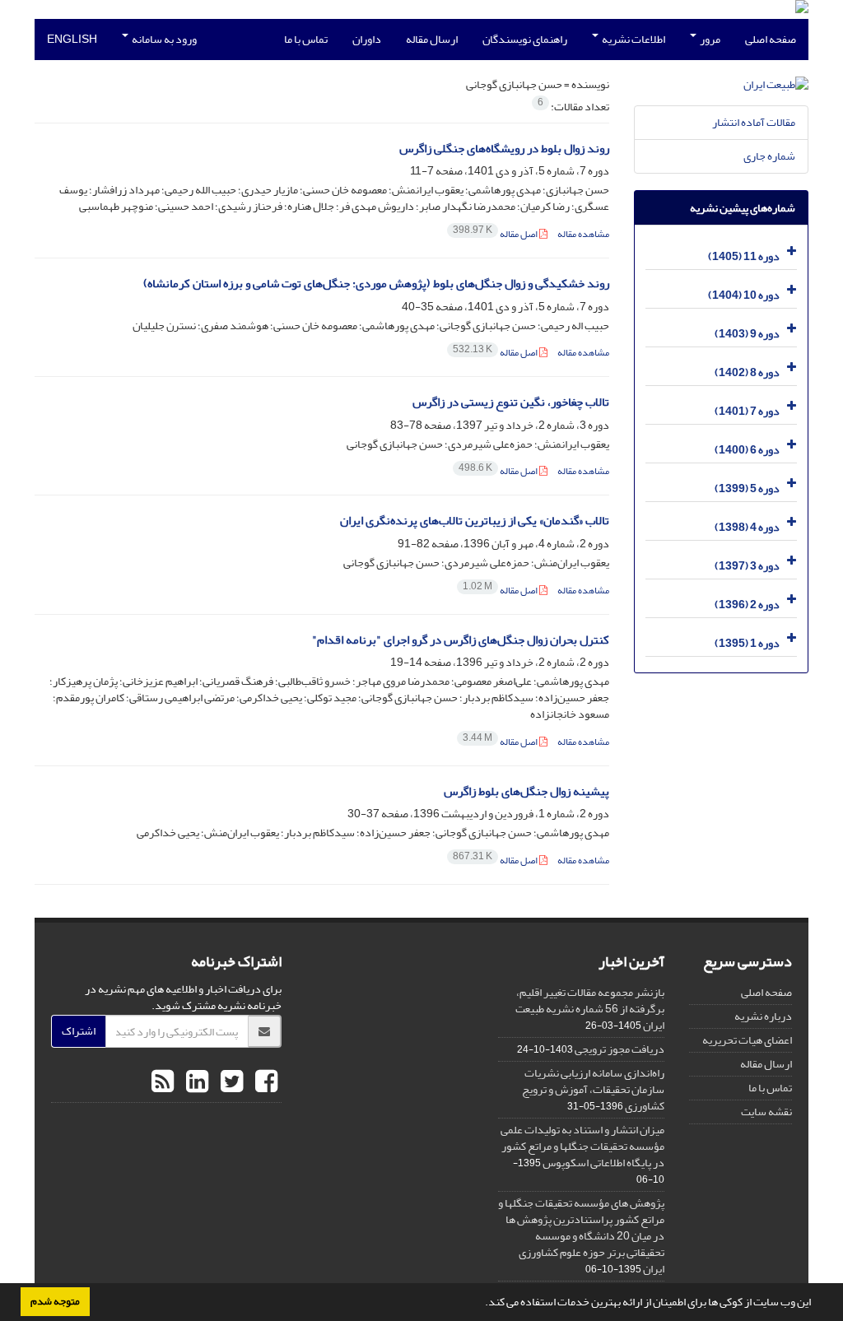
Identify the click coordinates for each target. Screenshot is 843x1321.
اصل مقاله (496, 234)
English (72, 39)
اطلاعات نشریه (632, 39)
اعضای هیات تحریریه (747, 1040)
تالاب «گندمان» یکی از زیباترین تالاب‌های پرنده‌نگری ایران (474, 521)
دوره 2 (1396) (747, 604)
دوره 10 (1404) (744, 295)
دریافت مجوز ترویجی (619, 1049)
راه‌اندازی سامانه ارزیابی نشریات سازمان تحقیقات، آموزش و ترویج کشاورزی (593, 1089)
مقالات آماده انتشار (753, 122)
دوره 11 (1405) (744, 256)
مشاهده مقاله (583, 234)
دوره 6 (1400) (747, 450)
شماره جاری (769, 156)
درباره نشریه (763, 1016)
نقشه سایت (766, 1111)
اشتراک (78, 1031)
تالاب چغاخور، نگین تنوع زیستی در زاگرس (510, 402)
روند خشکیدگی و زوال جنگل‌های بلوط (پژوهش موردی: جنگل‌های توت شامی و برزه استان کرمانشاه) (376, 283)
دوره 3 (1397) (747, 566)
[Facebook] (264, 1082)
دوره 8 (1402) (747, 372)
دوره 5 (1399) (747, 488)
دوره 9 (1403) (747, 334)
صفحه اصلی (770, 39)
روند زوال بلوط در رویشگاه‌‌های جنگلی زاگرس (504, 148)
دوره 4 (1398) (747, 527)
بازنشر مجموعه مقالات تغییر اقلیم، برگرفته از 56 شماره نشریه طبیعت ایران (589, 1008)
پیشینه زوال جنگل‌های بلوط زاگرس (526, 791)
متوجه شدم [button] (55, 1301)
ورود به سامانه (163, 39)
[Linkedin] (195, 1082)
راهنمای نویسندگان (524, 39)
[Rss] (162, 1082)
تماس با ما (306, 39)
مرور (709, 39)
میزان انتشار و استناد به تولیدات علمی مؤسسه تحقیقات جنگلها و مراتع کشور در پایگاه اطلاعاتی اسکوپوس (582, 1146)
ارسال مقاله (432, 39)
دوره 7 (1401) (747, 411)
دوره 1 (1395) (747, 643)
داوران (366, 39)
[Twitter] (229, 1082)
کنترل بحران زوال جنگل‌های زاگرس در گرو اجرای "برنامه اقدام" (460, 640)
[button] (480, 1303)
